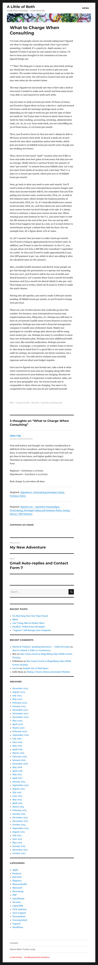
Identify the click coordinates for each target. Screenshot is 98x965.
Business (35, 403)
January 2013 (18, 846)
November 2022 (20, 713)
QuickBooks (18, 898)
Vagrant (16, 923)
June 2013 (17, 839)
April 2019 (17, 749)
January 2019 (19, 760)
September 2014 (20, 785)
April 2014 (17, 803)
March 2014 (18, 806)
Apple (15, 870)
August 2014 (18, 788)
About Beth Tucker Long (22, 949)
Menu (85, 8)
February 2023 (19, 702)
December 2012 (20, 849)
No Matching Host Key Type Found (30, 616)
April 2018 (17, 771)
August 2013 (18, 832)
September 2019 (20, 735)
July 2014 (16, 792)
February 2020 (19, 731)
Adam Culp (15, 435)
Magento (17, 880)
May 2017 (17, 774)
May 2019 (17, 745)
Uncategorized (19, 920)
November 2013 (20, 821)
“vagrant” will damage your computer (31, 630)
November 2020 (20, 717)
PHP (14, 895)
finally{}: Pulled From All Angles (28, 626)
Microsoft (17, 887)
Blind (15, 619)
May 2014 (17, 799)
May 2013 (17, 842)
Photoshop (17, 891)
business (44, 403)
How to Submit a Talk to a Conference (31, 650)
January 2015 (18, 781)
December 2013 (20, 817)
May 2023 (17, 699)
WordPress (17, 927)
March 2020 (18, 728)
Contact (14, 943)
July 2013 (16, 835)
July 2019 (17, 738)
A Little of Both (21, 6)
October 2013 (19, 824)
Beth (12, 403)
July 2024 (17, 695)
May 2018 (17, 767)
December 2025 (20, 688)
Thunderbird (18, 916)
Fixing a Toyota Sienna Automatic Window (48, 672)
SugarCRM (17, 905)
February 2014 (19, 810)
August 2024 (18, 692)
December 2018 (20, 763)
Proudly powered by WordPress (37, 957)
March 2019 (18, 753)
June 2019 (17, 742)
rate (60, 403)
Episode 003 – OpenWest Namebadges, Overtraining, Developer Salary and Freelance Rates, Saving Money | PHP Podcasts (40, 510)
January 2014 (18, 814)
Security (16, 902)
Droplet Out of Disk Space (35, 668)
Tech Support (19, 913)
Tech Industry (19, 909)
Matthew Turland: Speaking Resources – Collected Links (41, 646)
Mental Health (19, 884)
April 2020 (17, 724)
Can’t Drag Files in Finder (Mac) (28, 623)
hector (15, 668)
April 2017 (17, 778)
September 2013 (20, 828)
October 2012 (19, 853)
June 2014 (17, 796)
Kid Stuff (16, 877)
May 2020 (17, 720)
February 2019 (19, 756)
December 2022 (20, 710)
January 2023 (19, 706)
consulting (53, 403)
